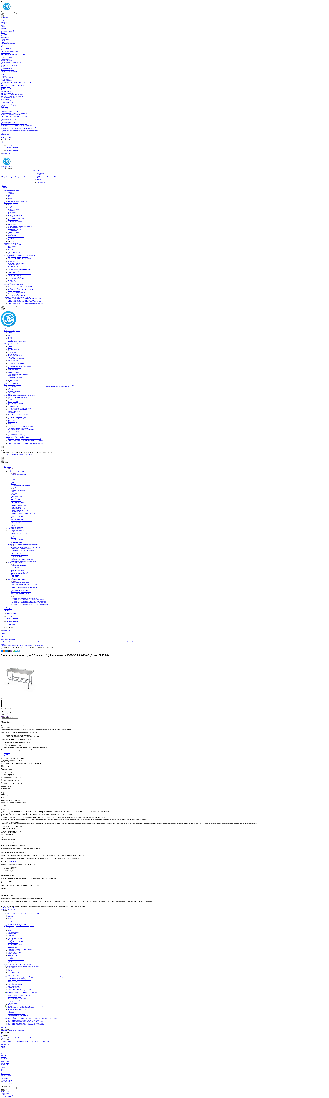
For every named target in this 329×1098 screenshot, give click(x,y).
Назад (11, 468)
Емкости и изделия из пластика (20, 582)
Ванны (9, 645)
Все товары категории (7, 907)
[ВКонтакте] (2, 651)
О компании (4, 1054)
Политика (4, 1069)
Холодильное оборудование (19, 533)
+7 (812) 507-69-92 (6, 138)
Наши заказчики (5, 1061)
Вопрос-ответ (5, 1078)
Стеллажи (4, 645)
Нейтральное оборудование (19, 474)
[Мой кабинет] (1, 449)
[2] (164, 702)
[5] (164, 706)
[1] (164, 700)
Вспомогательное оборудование (33, 645)
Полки (12, 645)
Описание (7, 753)
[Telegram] (18, 651)
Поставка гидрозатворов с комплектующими (14, 1033)
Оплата (6, 754)
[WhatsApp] (14, 651)
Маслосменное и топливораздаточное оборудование (26, 547)
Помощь (3, 1071)
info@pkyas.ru (6, 153)
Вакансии (3, 1057)
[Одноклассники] (4, 651)
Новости (3, 1027)
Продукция (11, 470)
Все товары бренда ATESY (8, 909)
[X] (9, 651)
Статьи (3, 1038)
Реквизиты (4, 1058)
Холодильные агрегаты (21, 641)
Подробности (5, 716)
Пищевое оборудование (18, 490)
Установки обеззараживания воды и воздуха (24, 598)
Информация (4, 1064)
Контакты (3, 1060)
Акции (3, 1046)
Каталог (3, 1043)
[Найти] (2, 15)
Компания (4, 1050)
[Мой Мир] (6, 651)
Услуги (3, 1047)
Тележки (21, 645)
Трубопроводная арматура (18, 565)
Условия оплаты (5, 1074)
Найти (2, 1089)
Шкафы (16, 645)
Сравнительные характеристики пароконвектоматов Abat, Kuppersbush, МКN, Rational (26, 1041)
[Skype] (16, 651)
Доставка (7, 756)
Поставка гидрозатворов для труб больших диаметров (16, 1037)
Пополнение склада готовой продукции (12, 1030)
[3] (164, 703)
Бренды (3, 1049)
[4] (164, 705)
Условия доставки (6, 1075)
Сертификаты (5, 1063)
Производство (5, 1044)
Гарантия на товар (6, 1077)
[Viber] (11, 651)
